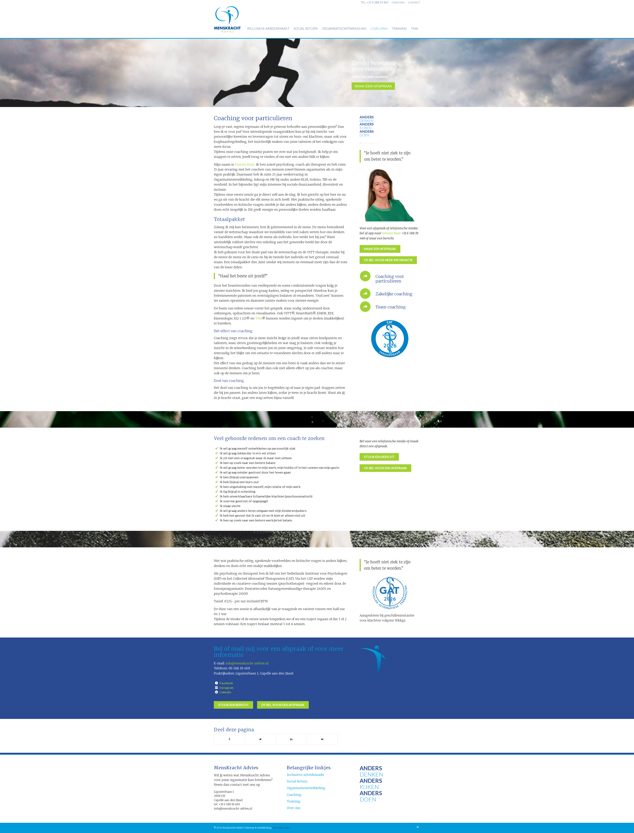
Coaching (294, 795)
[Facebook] (216, 683)
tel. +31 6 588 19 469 (374, 2)
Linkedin (225, 692)
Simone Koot (244, 164)
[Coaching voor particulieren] (365, 276)
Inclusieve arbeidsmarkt (305, 775)
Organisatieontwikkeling (306, 788)
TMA (258, 318)
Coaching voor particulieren (389, 279)
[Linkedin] (216, 692)
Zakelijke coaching (393, 294)
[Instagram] (216, 687)
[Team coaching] (365, 306)
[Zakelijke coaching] (365, 293)
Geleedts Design (281, 827)
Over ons (293, 808)
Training (293, 801)
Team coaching (390, 307)
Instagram (226, 688)
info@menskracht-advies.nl (247, 663)
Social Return (297, 781)
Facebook (226, 683)
